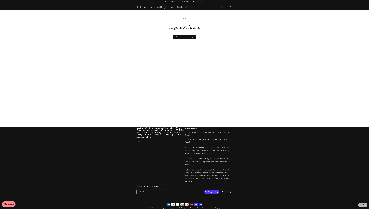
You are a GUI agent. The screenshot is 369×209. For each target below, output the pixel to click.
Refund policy (183, 208)
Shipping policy (219, 208)
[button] (222, 7)
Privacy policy (195, 208)
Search (139, 141)
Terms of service (207, 208)
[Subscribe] (169, 192)
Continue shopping (184, 37)
